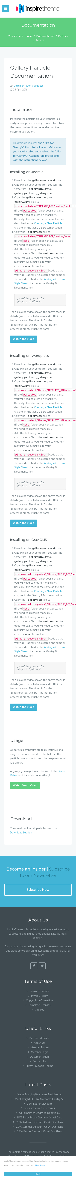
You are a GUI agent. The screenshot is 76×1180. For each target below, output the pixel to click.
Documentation (39, 1057)
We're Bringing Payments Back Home (39, 1094)
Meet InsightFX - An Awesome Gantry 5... (39, 1099)
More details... (41, 1165)
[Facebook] (33, 965)
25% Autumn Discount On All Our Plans (39, 1122)
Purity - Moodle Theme (39, 1066)
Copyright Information (39, 1000)
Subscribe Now (38, 890)
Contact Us (39, 1061)
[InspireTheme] (38, 9)
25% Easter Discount (39, 1104)
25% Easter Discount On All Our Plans (39, 1131)
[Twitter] (42, 965)
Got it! (38, 1174)
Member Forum (39, 1047)
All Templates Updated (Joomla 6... (39, 1113)
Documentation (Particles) (28, 86)
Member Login (39, 1052)
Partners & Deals (39, 1038)
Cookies (39, 1010)
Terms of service (39, 991)
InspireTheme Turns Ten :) (39, 1108)
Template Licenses (39, 1005)
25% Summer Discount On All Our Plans (39, 1127)
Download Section (21, 832)
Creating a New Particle (48, 223)
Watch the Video (23, 339)
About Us (39, 1043)
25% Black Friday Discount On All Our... (39, 1117)
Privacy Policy (39, 996)
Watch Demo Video (25, 785)
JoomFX (37, 938)
